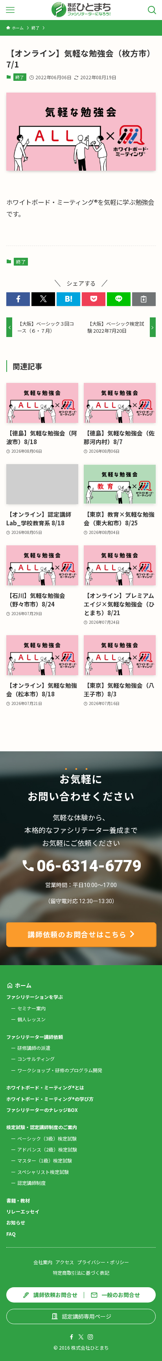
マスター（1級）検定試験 (44, 1160)
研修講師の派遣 (33, 1047)
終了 (19, 77)
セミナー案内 (31, 1008)
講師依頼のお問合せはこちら (77, 934)
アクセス (64, 1262)
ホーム (23, 985)
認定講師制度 (31, 1182)
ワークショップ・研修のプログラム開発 (59, 1070)
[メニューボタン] (10, 10)
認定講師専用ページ (86, 1316)
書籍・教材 (18, 1200)
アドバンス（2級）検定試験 (47, 1149)
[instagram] (90, 1337)
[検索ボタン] (152, 10)
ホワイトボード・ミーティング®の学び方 (50, 1098)
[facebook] (71, 1337)
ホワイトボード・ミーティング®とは (45, 1087)
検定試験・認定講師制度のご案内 (41, 1127)
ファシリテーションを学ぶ (34, 996)
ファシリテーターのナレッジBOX (42, 1109)
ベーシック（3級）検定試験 (47, 1138)
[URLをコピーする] (144, 299)
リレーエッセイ (22, 1211)
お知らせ (15, 1222)
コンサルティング (36, 1058)
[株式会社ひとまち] (81, 10)
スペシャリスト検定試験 (43, 1171)
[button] (18, 299)
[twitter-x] (81, 1337)
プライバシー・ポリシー (103, 1262)
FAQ (11, 1233)
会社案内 (42, 1262)
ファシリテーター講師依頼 (34, 1036)
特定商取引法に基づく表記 (81, 1272)
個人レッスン (31, 1019)
